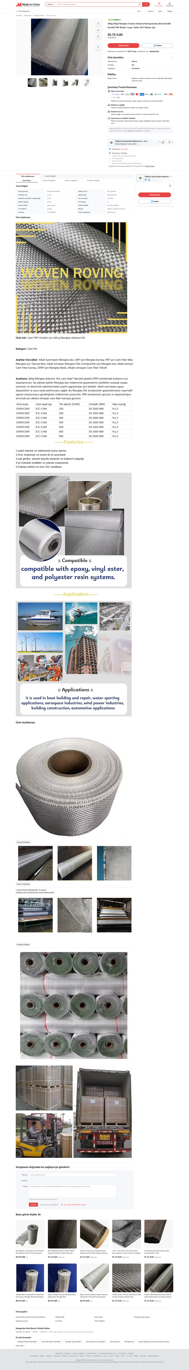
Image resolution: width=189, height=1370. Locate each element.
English (42, 1356)
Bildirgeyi (67, 1353)
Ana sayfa (19, 15)
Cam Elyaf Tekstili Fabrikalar (50, 1342)
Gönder (33, 1204)
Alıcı (138, 11)
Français (64, 1356)
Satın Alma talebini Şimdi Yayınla (73, 1205)
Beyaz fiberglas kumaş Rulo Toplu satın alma (154, 1342)
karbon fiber (98, 1317)
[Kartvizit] (170, 185)
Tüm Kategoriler (24, 11)
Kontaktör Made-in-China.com (108, 1353)
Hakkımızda (59, 1353)
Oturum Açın (149, 166)
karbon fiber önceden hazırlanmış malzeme (30, 1317)
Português (57, 1356)
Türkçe (136, 1356)
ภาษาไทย (129, 1356)
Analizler (131, 1353)
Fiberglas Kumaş (51, 15)
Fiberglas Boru (129, 1342)
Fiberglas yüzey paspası (142, 1317)
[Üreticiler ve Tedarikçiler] (28, 4)
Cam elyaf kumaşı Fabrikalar (95, 1342)
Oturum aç (169, 6)
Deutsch (89, 1356)
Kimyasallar (27, 15)
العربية (105, 1356)
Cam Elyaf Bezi (115, 1342)
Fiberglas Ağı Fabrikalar (73, 1342)
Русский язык (73, 1356)
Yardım (150, 11)
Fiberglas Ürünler (39, 15)
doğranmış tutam (22, 1321)
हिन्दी (122, 1356)
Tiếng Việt (143, 1356)
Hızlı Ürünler (122, 1353)
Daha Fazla (20, 1346)
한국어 (111, 1356)
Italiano (82, 1356)
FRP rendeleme (99, 1321)
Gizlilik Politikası (92, 1353)
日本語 (117, 1356)
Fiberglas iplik (59, 1317)
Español (48, 1356)
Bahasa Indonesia (153, 1356)
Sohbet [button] (159, 45)
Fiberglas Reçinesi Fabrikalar (27, 1342)
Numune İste (154, 51)
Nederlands (97, 1356)
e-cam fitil (58, 1321)
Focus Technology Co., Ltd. (94, 1360)
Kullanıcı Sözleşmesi (79, 1353)
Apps (160, 11)
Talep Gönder (123, 45)
